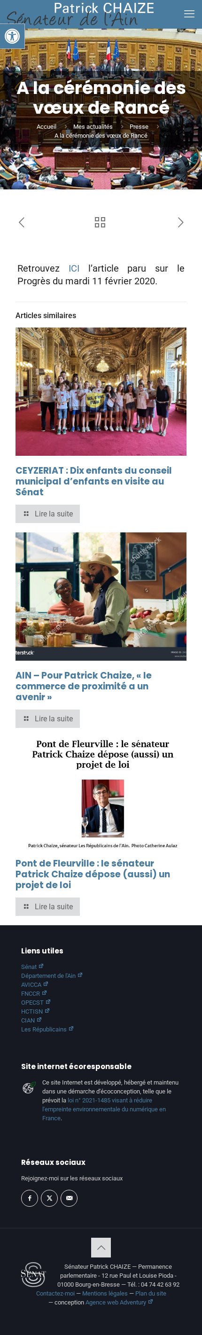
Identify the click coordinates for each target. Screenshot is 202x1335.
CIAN (28, 1020)
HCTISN (32, 1011)
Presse (139, 126)
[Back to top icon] (101, 1247)
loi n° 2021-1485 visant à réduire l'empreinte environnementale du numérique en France (104, 1109)
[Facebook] (29, 1198)
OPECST (33, 1002)
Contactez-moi (55, 1293)
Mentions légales (105, 1293)
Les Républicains (44, 1029)
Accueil (46, 126)
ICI (74, 268)
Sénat (29, 966)
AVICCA (32, 984)
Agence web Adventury (116, 1302)
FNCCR (31, 993)
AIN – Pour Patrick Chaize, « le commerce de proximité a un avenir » (84, 686)
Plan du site (150, 1293)
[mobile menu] (189, 14)
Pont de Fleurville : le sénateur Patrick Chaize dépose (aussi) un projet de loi (93, 874)
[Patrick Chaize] (80, 14)
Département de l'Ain (49, 975)
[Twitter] (49, 1198)
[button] (12, 36)
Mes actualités (93, 126)
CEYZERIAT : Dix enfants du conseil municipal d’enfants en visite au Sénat (94, 481)
